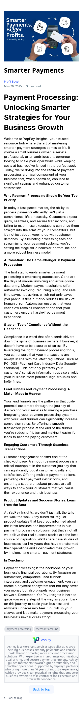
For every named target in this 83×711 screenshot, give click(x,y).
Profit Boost (11, 81)
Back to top (41, 689)
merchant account (47, 629)
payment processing (18, 629)
